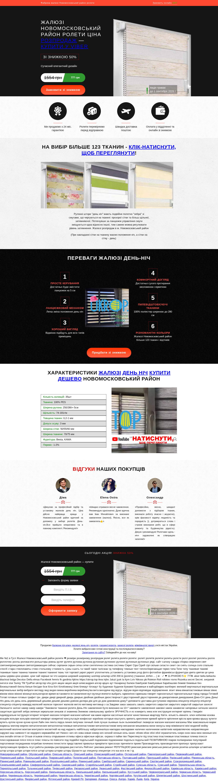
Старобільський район (99, 765)
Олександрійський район (108, 754)
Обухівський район (40, 754)
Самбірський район (113, 761)
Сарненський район (137, 761)
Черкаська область (190, 772)
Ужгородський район (86, 768)
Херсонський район (36, 772)
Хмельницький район (88, 772)
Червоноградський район (163, 772)
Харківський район (205, 768)
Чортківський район (120, 775)
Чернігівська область (71, 775)
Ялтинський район (59, 779)
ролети (94, 645)
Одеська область (62, 754)
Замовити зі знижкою (63, 89)
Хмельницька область (61, 772)
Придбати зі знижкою (109, 352)
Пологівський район (84, 757)
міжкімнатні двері (144, 645)
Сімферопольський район (45, 765)
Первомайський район (189, 754)
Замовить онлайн (165, 3)
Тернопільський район (13, 768)
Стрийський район (124, 765)
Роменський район (89, 761)
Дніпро (122, 779)
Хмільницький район (114, 772)
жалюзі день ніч (80, 645)
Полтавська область (109, 757)
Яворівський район (36, 779)
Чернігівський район (96, 775)
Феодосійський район (156, 768)
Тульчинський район (39, 768)
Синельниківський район (14, 765)
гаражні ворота (107, 645)
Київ (146, 779)
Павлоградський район (161, 754)
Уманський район (109, 768)
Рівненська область (203, 757)
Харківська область (182, 768)
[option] (63, 504)
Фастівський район (132, 768)
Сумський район (167, 765)
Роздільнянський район (63, 761)
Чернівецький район (45, 775)
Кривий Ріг (77, 779)
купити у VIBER (64, 46)
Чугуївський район (144, 775)
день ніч (135, 372)
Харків (131, 779)
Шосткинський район (193, 775)
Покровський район (60, 757)
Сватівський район (161, 761)
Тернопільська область (191, 765)
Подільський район (36, 757)
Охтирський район (135, 754)
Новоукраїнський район (13, 754)
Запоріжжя (91, 779)
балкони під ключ (61, 645)
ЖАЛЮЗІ (110, 372)
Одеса (113, 779)
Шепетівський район (168, 775)
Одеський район (83, 754)
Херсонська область (11, 772)
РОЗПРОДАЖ (59, 40)
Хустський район (137, 772)
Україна (155, 779)
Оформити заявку (63, 610)
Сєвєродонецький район (187, 761)
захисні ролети (125, 645)
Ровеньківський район (36, 761)
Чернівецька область (20, 775)
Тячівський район (62, 768)
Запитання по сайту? (93, 652)
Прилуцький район (157, 757)
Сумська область (146, 765)
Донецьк (103, 779)
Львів (139, 779)
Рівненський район (11, 761)
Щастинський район (11, 779)
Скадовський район (73, 765)
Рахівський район (180, 757)
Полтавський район (133, 757)
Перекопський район (12, 757)
